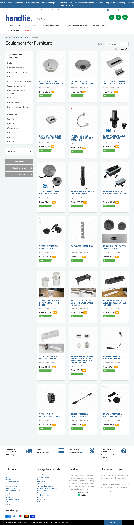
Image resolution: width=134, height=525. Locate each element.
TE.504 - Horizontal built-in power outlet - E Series (114, 303)
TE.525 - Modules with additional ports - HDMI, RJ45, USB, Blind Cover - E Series (82, 359)
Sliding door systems (12, 500)
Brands (11, 151)
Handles (33, 26)
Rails (11, 137)
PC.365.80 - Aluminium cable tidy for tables (50, 137)
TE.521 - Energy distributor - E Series (50, 415)
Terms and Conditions (45, 486)
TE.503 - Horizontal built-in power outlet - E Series (82, 303)
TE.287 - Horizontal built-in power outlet (114, 192)
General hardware (11, 486)
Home (7, 37)
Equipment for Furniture (21, 37)
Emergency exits (11, 493)
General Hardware (100, 26)
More (27, 30)
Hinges (21, 26)
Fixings (7, 504)
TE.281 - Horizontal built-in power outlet (51, 192)
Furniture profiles (15, 102)
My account (41, 482)
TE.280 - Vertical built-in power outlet (114, 137)
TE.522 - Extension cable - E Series (80, 415)
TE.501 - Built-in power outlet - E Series (114, 247)
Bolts (7, 495)
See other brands (19, 168)
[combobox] (53, 19)
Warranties (41, 500)
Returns (33, 10)
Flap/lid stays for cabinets (18, 72)
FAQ (38, 479)
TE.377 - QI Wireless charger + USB (48, 247)
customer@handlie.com (119, 10)
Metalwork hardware (12, 491)
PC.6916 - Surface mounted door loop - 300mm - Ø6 (82, 138)
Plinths (11, 119)
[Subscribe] (125, 485)
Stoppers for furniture (16, 68)
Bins (10, 63)
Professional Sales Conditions (47, 488)
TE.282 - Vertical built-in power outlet (82, 192)
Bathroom (9, 502)
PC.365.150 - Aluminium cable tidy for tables (114, 82)
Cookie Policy (42, 491)
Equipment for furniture (76, 26)
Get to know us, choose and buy (48, 477)
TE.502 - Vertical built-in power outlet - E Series (50, 303)
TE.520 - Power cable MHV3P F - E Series (113, 357)
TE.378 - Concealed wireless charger (112, 415)
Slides (11, 77)
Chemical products (51, 26)
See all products (19, 174)
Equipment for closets (17, 86)
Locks (10, 26)
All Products (10, 10)
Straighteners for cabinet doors (20, 81)
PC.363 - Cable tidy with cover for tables (51, 82)
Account (44, 10)
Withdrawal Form (43, 502)
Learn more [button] (65, 522)
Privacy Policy (42, 493)
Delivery (23, 10)
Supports (12, 133)
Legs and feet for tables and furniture (17, 108)
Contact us (41, 475)
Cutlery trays (13, 114)
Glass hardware (10, 488)
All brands (40, 484)
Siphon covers (14, 128)
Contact (55, 10)
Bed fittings (13, 142)
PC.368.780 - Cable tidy (82, 246)
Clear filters (19, 161)
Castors (12, 124)
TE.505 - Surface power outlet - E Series (51, 357)
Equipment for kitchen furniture (16, 92)
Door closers (13, 30)
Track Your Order (43, 495)
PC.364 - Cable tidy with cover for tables (82, 82)
